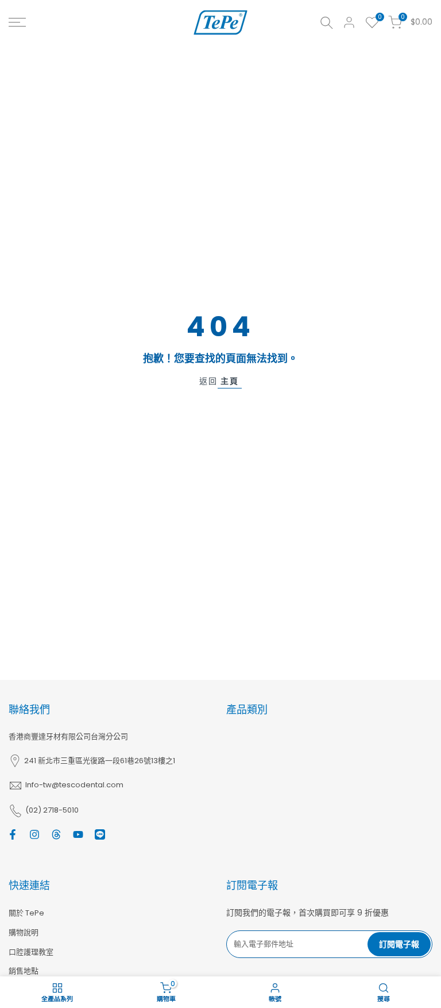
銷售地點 (23, 970)
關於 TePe (26, 912)
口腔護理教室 (31, 952)
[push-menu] (17, 22)
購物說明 (23, 932)
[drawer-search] (326, 22)
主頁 (229, 381)
